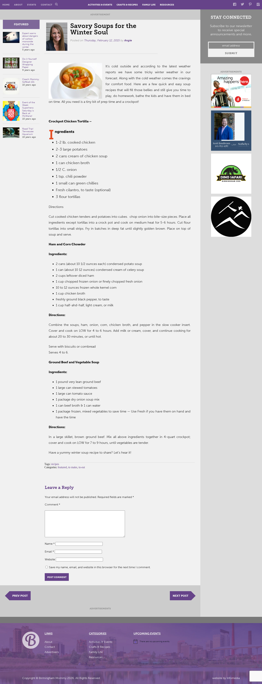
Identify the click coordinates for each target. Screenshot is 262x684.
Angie (128, 40)
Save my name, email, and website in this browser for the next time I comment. (100, 567)
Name (50, 543)
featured (21, 24)
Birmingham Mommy (52, 678)
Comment (52, 504)
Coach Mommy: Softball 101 (30, 80)
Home (6, 4)
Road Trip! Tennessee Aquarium (28, 131)
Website (50, 559)
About (18, 4)
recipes (55, 464)
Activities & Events (100, 4)
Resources (167, 4)
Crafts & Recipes (127, 4)
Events (31, 4)
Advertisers (52, 652)
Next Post (180, 595)
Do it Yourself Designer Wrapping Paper (29, 63)
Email (49, 551)
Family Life (149, 4)
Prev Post (20, 595)
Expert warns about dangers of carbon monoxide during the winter (30, 40)
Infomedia (233, 678)
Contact (46, 4)
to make (72, 467)
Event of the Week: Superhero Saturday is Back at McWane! (28, 109)
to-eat (82, 467)
